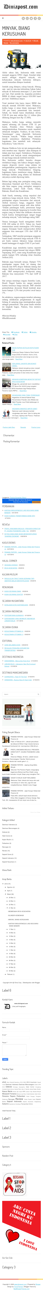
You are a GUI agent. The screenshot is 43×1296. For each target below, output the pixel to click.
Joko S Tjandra (25, 1089)
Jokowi (31, 1089)
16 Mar (11, 933)
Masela (35, 1091)
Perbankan (5, 843)
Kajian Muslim (6, 839)
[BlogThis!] (9, 338)
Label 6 (6, 990)
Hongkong (38, 1087)
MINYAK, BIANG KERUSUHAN (16, 31)
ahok (4, 1082)
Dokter (36, 1084)
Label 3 (6, 1137)
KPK (24, 1091)
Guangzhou (22, 1087)
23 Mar (11, 901)
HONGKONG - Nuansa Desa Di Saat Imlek (18, 680)
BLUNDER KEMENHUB (16, 915)
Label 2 (6, 1128)
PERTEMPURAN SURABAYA (14, 615)
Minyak (36, 41)
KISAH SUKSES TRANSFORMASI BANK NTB (19, 516)
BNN (24, 1082)
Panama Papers (8, 1096)
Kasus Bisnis (7, 1091)
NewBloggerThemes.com (22, 1289)
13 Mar (11, 943)
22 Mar (11, 904)
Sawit (34, 1099)
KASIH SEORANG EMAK (12, 591)
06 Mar (11, 967)
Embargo (15, 1087)
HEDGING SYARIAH (11, 565)
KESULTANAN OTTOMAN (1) (13, 634)
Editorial (4, 832)
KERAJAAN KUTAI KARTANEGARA (16, 605)
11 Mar (11, 950)
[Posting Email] (3, 338)
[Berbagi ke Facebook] (14, 338)
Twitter (25, 332)
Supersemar (12, 1104)
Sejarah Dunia (6, 854)
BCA (21, 1082)
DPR (39, 1084)
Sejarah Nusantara (8, 862)
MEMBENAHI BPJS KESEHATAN (19, 911)
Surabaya (18, 1104)
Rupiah (30, 1099)
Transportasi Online (27, 1104)
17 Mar (11, 929)
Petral (27, 1096)
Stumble (7, 334)
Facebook (16, 332)
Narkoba (32, 1094)
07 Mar (11, 964)
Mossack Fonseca (9, 1093)
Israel (8, 1089)
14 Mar (11, 940)
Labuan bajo (29, 1091)
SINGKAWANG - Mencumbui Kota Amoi (17, 661)
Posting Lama (35, 427)
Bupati (39, 1082)
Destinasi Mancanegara (9, 828)
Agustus (9, 887)
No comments (14, 43)
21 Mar (11, 908)
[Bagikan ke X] (12, 338)
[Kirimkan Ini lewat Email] (7, 338)
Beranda (23, 427)
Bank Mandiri (10, 1082)
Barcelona (17, 1082)
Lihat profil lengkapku (19, 1006)
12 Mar (11, 946)
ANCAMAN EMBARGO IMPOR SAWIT (24, 409)
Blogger (37, 983)
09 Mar (11, 957)
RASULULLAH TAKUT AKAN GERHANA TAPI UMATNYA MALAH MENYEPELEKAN (19, 579)
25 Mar (11, 897)
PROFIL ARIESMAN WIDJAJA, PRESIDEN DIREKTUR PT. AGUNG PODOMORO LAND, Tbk (22, 530)
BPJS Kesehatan (32, 1082)
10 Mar (11, 953)
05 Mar (11, 971)
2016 (6, 884)
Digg (15, 334)
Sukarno (5, 1103)
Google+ (34, 332)
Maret (9, 894)
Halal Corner (6, 836)
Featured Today (11, 1111)
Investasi (4, 1089)
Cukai (3, 1084)
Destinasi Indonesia (8, 824)
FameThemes (18, 1287)
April (8, 891)
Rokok (25, 1099)
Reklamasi (5, 1099)
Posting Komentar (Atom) (18, 497)
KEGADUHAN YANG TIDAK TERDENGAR (26, 395)
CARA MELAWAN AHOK (12, 645)
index (4, 1111)
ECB (3, 1087)
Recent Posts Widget (35, 812)
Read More (18, 359)
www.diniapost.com (21, 1003)
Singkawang (37, 1101)
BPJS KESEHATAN (10, 568)
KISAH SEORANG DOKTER (13, 594)
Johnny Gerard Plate (15, 1089)
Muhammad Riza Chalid (23, 1094)
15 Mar (11, 936)
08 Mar (11, 960)
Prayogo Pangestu (35, 1096)
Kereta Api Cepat (17, 1091)
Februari (9, 974)
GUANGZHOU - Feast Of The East (15, 677)
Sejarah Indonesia (8, 858)
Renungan (5, 847)
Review (6, 43)
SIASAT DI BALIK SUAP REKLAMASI (23, 778)
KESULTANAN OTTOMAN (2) (13, 631)
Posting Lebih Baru (9, 427)
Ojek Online (38, 1094)
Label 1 (6, 1118)
